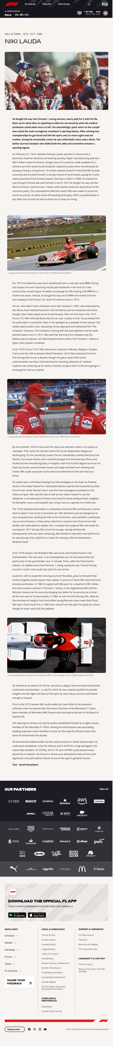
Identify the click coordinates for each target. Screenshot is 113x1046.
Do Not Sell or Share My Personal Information (53, 987)
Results (47, 4)
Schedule (30, 4)
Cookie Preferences (51, 1010)
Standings (64, 4)
